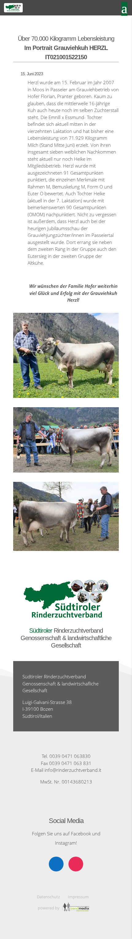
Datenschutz (48, 897)
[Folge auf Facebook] (56, 864)
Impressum (78, 897)
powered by (49, 908)
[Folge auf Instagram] (75, 864)
